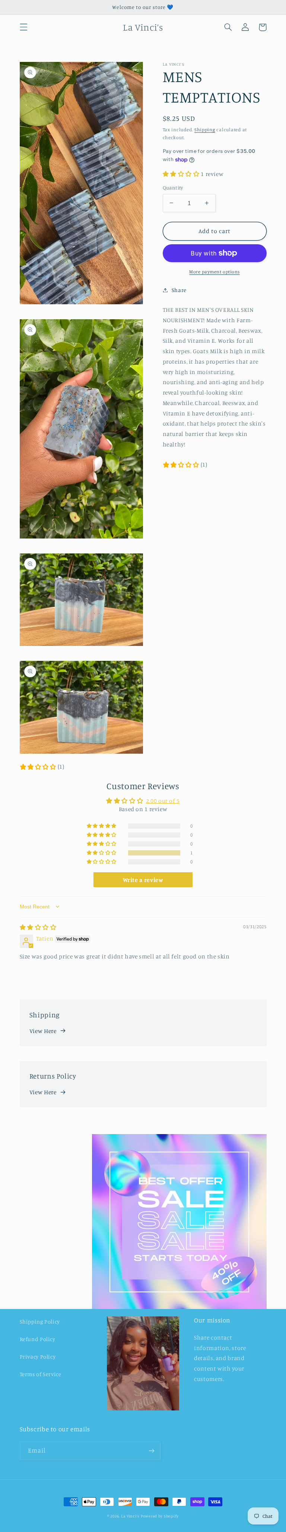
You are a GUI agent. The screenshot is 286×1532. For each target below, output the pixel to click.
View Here (43, 1031)
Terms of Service (40, 1374)
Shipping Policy (40, 1321)
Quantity (173, 188)
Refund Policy (37, 1339)
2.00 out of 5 (163, 800)
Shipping (204, 129)
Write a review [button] (143, 879)
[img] (38, 927)
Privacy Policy (38, 1356)
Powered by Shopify (160, 1516)
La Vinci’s (130, 1516)
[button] (23, 27)
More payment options (214, 271)
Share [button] (179, 290)
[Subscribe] (151, 1450)
